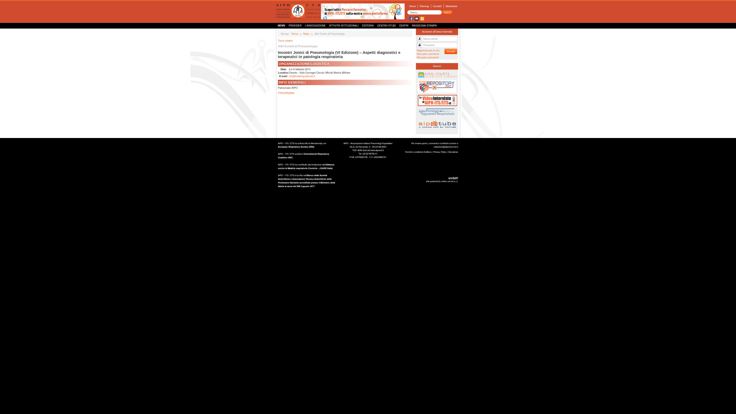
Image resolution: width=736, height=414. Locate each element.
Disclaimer (453, 151)
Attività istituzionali (344, 25)
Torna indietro (285, 40)
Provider (295, 25)
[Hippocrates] (363, 11)
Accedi (451, 51)
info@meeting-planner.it (302, 76)
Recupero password (428, 57)
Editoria (368, 25)
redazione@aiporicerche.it (446, 146)
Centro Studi (386, 25)
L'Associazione (315, 25)
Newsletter (451, 6)
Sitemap (424, 6)
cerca (447, 12)
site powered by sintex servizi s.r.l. (442, 181)
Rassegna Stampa (424, 25)
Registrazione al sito (428, 50)
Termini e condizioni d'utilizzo (418, 151)
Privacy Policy (440, 151)
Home (412, 6)
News (281, 25)
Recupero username (428, 54)
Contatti (437, 6)
